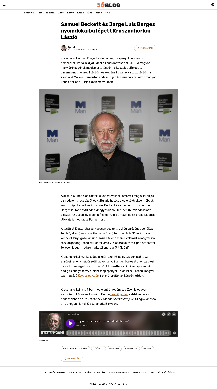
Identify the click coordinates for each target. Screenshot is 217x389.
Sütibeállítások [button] (166, 372)
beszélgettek (119, 294)
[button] (75, 348)
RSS (153, 372)
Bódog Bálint (74, 47)
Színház (50, 13)
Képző (80, 13)
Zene (61, 13)
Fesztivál (29, 13)
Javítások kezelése (94, 372)
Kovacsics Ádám (88, 275)
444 (107, 13)
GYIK (44, 372)
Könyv (70, 13)
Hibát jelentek (57, 372)
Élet (89, 13)
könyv (71, 49)
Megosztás (147, 48)
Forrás (45, 340)
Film (40, 13)
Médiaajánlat (140, 372)
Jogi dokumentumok (119, 372)
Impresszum (75, 372)
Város (99, 13)
